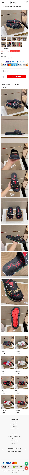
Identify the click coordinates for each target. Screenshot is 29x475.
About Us (14, 422)
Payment (14, 438)
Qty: (2, 77)
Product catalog (14, 424)
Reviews (17, 84)
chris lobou (12, 6)
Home (3, 6)
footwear (7, 6)
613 (5, 56)
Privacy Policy (14, 440)
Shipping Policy (14, 443)
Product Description (7, 84)
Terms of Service (14, 428)
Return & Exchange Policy (14, 436)
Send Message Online (14, 451)
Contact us (14, 426)
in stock (9, 58)
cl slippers (18, 6)
